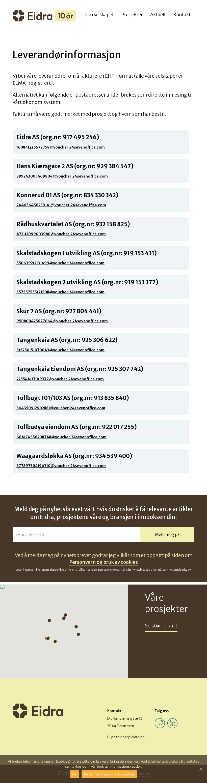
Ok (74, 774)
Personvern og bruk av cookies (103, 562)
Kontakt (182, 14)
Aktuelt (158, 14)
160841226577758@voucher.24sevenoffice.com (61, 147)
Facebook (160, 723)
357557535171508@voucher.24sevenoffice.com (60, 292)
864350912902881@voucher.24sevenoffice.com (60, 408)
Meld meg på (167, 534)
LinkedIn (172, 723)
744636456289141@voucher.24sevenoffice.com (61, 205)
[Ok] (200, 769)
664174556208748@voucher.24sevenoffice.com (61, 437)
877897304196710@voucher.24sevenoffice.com (61, 465)
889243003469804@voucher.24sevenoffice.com (62, 176)
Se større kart (161, 625)
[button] (79, 635)
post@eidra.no (132, 737)
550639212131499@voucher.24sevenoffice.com (60, 263)
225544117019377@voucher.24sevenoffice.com (60, 379)
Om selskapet (99, 14)
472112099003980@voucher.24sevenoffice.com (61, 234)
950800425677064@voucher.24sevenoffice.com (62, 321)
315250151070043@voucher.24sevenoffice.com (60, 350)
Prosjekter (132, 14)
